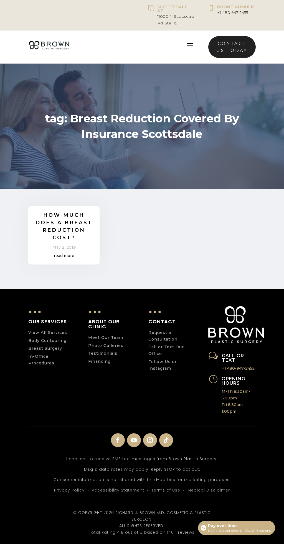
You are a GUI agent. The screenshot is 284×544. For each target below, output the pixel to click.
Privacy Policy (69, 490)
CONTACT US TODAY (231, 47)
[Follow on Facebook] (118, 440)
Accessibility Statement (118, 490)
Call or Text (233, 358)
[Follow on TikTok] (166, 440)
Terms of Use (165, 490)
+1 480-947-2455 (232, 12)
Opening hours (233, 381)
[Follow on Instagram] (150, 440)
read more (64, 255)
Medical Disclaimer (208, 490)
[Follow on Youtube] (134, 440)
